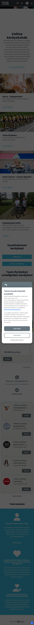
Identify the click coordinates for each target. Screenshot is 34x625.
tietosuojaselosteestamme (12, 309)
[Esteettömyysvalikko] (32, 623)
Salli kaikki (17, 329)
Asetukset (17, 335)
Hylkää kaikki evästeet (17, 340)
